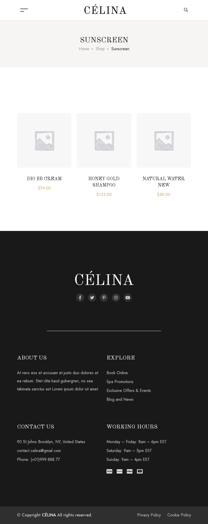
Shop (100, 49)
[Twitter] (92, 298)
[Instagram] (116, 298)
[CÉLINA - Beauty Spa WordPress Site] (105, 10)
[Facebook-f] (80, 298)
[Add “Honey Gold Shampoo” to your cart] (88, 137)
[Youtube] (128, 298)
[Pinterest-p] (104, 298)
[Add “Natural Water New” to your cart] (148, 137)
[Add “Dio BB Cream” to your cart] (28, 137)
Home (84, 49)
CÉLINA (49, 515)
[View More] (28, 150)
